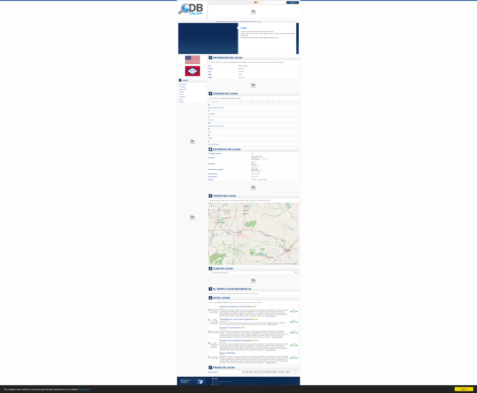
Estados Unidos (243, 66)
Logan (243, 28)
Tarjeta (182, 91)
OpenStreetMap (285, 264)
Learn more (84, 389)
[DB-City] (190, 15)
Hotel (277, 37)
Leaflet (270, 264)
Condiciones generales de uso (223, 381)
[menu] (256, 2)
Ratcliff (285, 33)
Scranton (281, 33)
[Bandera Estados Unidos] (192, 63)
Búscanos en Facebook (185, 381)
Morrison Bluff (244, 35)
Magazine (266, 33)
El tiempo (269, 37)
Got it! (464, 389)
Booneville (252, 33)
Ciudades (182, 86)
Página (182, 101)
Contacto (216, 384)
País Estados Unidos (259, 31)
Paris (257, 33)
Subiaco (271, 33)
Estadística (183, 89)
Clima (273, 37)
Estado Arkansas (269, 31)
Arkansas (241, 68)
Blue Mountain (291, 33)
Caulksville (275, 33)
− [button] (211, 209)
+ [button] (211, 205)
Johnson (261, 33)
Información (183, 84)
